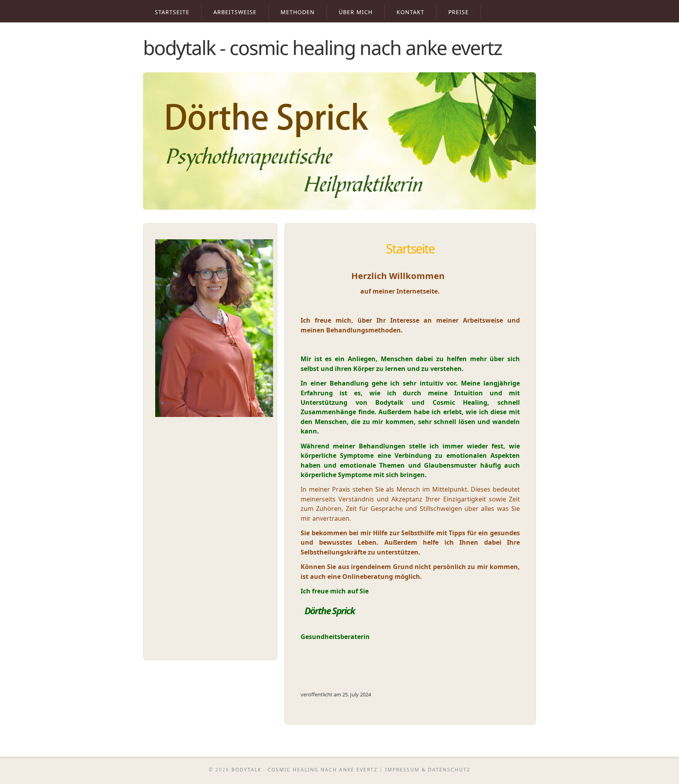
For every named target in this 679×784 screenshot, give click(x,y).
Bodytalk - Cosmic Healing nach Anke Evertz (322, 47)
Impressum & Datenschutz (427, 769)
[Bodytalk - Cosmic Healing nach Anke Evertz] (339, 207)
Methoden (298, 12)
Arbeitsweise (235, 12)
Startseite (172, 12)
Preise (458, 12)
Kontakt (410, 12)
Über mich (356, 12)
